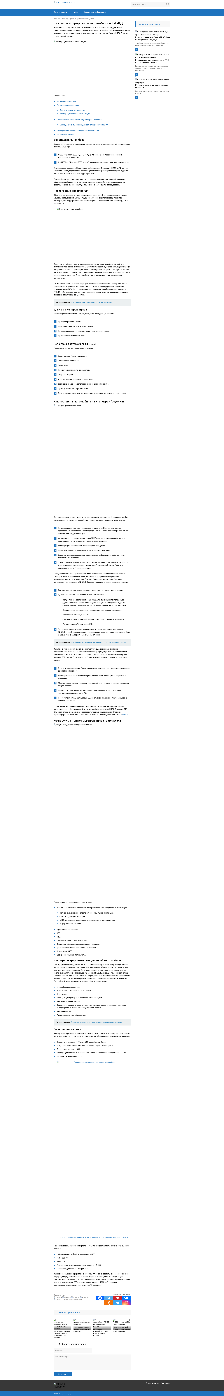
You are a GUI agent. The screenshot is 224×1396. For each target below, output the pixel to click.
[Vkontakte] (126, 1298)
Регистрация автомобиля (68, 105)
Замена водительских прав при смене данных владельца (82, 1329)
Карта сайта (165, 1383)
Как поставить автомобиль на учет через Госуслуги (79, 120)
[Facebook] (100, 1298)
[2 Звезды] (66, 1297)
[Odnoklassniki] (108, 1302)
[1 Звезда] (58, 1297)
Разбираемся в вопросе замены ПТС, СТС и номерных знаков (152, 61)
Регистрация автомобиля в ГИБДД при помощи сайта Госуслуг (101, 1332)
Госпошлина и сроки (65, 134)
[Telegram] (117, 1302)
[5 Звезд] (57, 1299)
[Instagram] (126, 1302)
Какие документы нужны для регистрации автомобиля (84, 125)
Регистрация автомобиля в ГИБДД (75, 114)
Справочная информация (95, 12)
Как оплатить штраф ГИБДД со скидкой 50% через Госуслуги (121, 1329)
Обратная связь (152, 1383)
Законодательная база (66, 101)
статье (125, 715)
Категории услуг (61, 12)
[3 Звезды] (75, 1297)
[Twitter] (108, 1298)
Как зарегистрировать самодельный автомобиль (78, 131)
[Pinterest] (117, 1298)
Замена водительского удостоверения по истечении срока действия (62, 1334)
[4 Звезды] (84, 1297)
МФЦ (76, 12)
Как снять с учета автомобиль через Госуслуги (151, 86)
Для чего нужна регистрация (72, 110)
